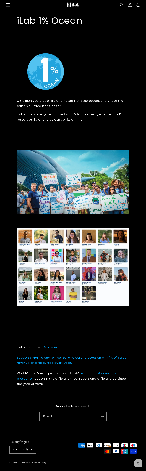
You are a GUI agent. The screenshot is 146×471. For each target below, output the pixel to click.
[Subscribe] (102, 416)
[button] (8, 5)
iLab (21, 462)
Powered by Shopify (35, 462)
